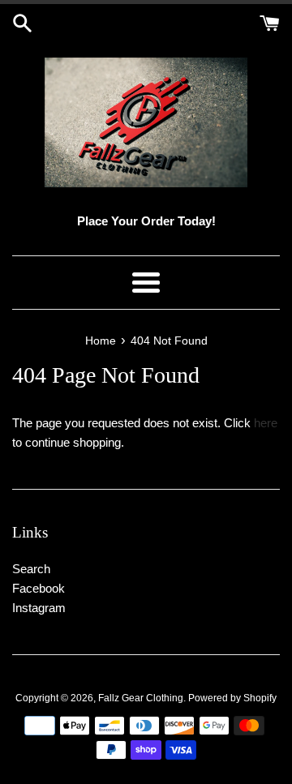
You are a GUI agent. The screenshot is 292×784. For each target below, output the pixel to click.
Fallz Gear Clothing (140, 698)
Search (31, 569)
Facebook (38, 588)
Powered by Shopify (232, 698)
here (265, 423)
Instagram (39, 608)
